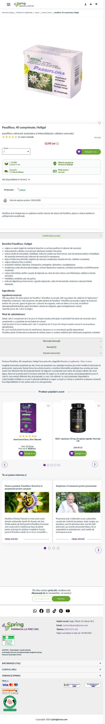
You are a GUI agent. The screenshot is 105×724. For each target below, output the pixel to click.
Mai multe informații (51, 341)
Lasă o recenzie (27, 137)
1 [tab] (44, 465)
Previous (3, 463)
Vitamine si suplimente (24, 13)
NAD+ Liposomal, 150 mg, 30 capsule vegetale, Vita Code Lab (77, 440)
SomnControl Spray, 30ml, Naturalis (27, 439)
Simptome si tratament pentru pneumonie (76, 486)
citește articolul (11, 539)
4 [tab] (55, 465)
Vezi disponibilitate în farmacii (14, 179)
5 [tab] (58, 465)
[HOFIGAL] (21, 190)
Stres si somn (47, 13)
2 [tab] (48, 465)
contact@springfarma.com (75, 625)
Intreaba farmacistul (51, 353)
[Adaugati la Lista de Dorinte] (48, 406)
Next (93, 463)
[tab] (51, 236)
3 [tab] (51, 465)
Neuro (37, 13)
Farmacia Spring (8, 13)
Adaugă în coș (30, 453)
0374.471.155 (71, 629)
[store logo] (21, 4)
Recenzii (51, 347)
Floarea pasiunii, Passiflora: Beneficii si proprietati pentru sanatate (23, 487)
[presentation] (98, 548)
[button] (57, 143)
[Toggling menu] (8, 4)
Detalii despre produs (51, 236)
